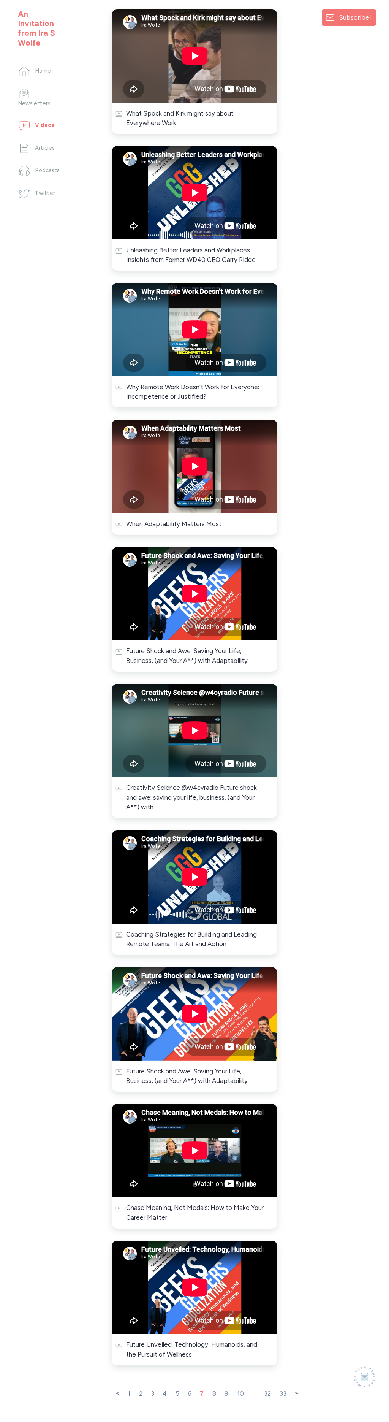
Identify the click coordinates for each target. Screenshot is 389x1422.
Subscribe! (355, 17)
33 (283, 1393)
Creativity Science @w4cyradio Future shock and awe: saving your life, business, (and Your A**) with (191, 797)
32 (267, 1393)
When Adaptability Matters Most (173, 524)
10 (240, 1393)
